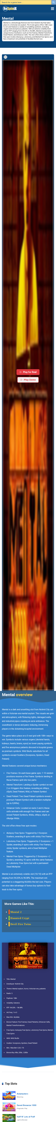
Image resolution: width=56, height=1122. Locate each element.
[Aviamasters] (8, 1095)
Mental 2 (16, 911)
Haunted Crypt (19, 918)
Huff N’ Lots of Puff (26, 1117)
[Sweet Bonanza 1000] (8, 1107)
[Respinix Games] (13, 8)
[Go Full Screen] (5, 57)
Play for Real (30, 372)
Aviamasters (22, 1094)
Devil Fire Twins (20, 924)
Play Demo (30, 379)
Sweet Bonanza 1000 (26, 1105)
